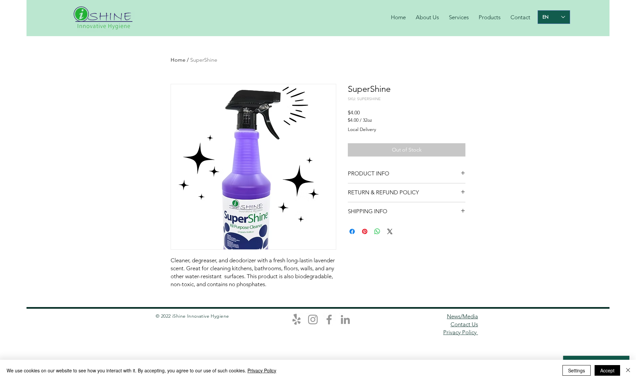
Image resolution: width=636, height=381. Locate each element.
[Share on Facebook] (352, 231)
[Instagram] (312, 319)
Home (178, 60)
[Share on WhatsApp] (377, 231)
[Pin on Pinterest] (365, 231)
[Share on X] (390, 231)
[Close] (628, 370)
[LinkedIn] (345, 319)
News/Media (462, 316)
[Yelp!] (296, 319)
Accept (607, 370)
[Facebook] (329, 319)
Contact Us (464, 324)
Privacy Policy (460, 332)
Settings (576, 370)
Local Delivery (362, 129)
